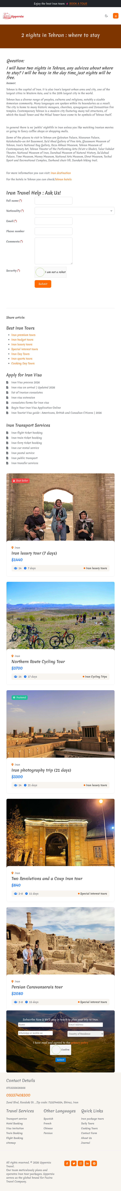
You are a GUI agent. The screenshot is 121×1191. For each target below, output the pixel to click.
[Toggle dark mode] (106, 16)
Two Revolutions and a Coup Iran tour (47, 878)
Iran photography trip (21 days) (41, 770)
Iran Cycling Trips (96, 676)
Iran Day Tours (20, 354)
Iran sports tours (21, 358)
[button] (115, 16)
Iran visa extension (23, 397)
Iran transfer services (24, 463)
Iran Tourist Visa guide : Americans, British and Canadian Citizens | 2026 (56, 413)
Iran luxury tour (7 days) (34, 553)
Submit (43, 284)
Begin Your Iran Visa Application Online (36, 407)
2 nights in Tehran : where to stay (60, 35)
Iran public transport (24, 458)
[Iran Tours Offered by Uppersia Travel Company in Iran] (30, 16)
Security (13, 270)
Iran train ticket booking (26, 438)
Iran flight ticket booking (27, 432)
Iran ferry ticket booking (26, 443)
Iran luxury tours (21, 344)
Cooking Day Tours (23, 363)
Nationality (15, 211)
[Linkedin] (87, 1163)
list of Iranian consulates (27, 392)
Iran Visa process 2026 (25, 382)
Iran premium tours (23, 335)
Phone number (15, 231)
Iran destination (61, 173)
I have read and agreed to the (60, 1042)
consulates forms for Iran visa (30, 402)
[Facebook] (67, 1163)
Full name (14, 200)
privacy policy (79, 1042)
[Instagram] (80, 1163)
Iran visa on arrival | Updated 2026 (33, 387)
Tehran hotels (63, 179)
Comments (14, 241)
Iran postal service (23, 453)
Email (11, 221)
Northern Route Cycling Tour (38, 661)
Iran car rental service (25, 448)
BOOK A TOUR (78, 3)
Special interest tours (24, 349)
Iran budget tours (22, 339)
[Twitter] (74, 1163)
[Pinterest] (94, 1163)
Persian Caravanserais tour (37, 987)
